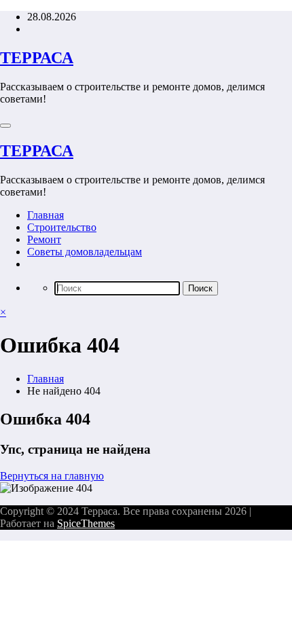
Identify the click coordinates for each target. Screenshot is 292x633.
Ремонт (44, 239)
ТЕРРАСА (36, 58)
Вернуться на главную (52, 476)
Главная (45, 215)
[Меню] (5, 126)
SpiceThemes (86, 523)
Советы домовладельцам (84, 251)
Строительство (61, 227)
